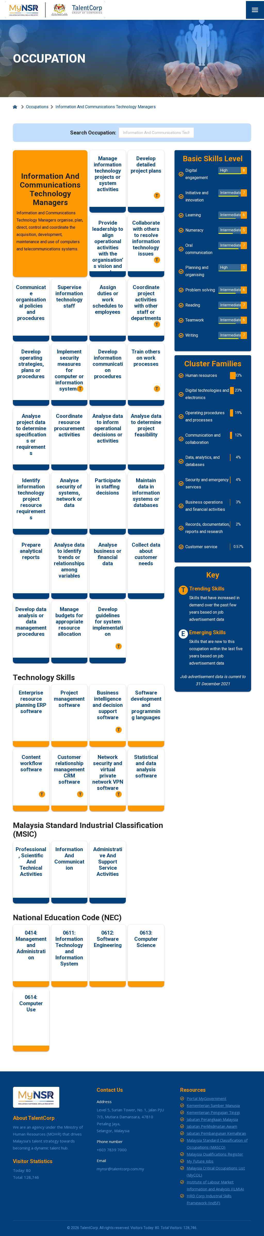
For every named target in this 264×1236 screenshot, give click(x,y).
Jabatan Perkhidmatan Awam (212, 1126)
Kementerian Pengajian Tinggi (213, 1112)
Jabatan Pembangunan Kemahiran (216, 1133)
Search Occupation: (93, 133)
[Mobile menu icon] (255, 10)
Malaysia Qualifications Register (215, 1154)
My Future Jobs (200, 1161)
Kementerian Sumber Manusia (213, 1105)
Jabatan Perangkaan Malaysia (212, 1119)
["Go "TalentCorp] (16, 107)
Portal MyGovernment (206, 1098)
